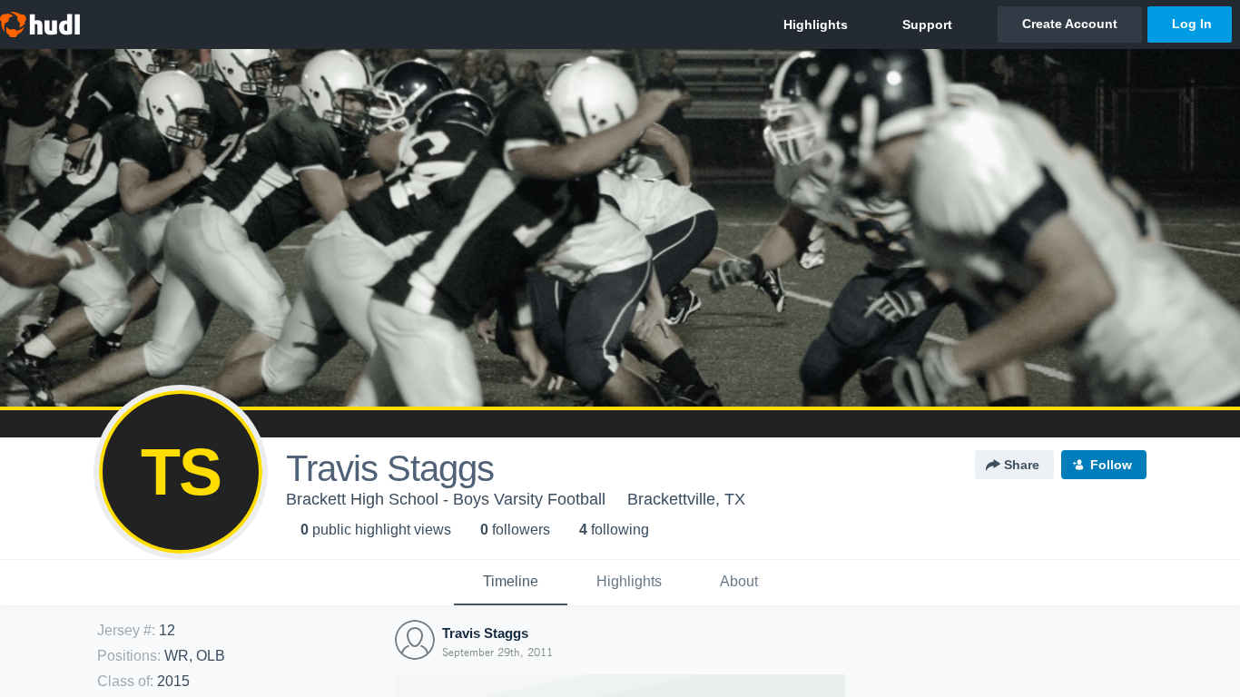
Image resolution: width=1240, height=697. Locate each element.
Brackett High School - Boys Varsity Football (445, 499)
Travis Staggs (485, 633)
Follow (1111, 464)
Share (1021, 464)
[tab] (510, 582)
